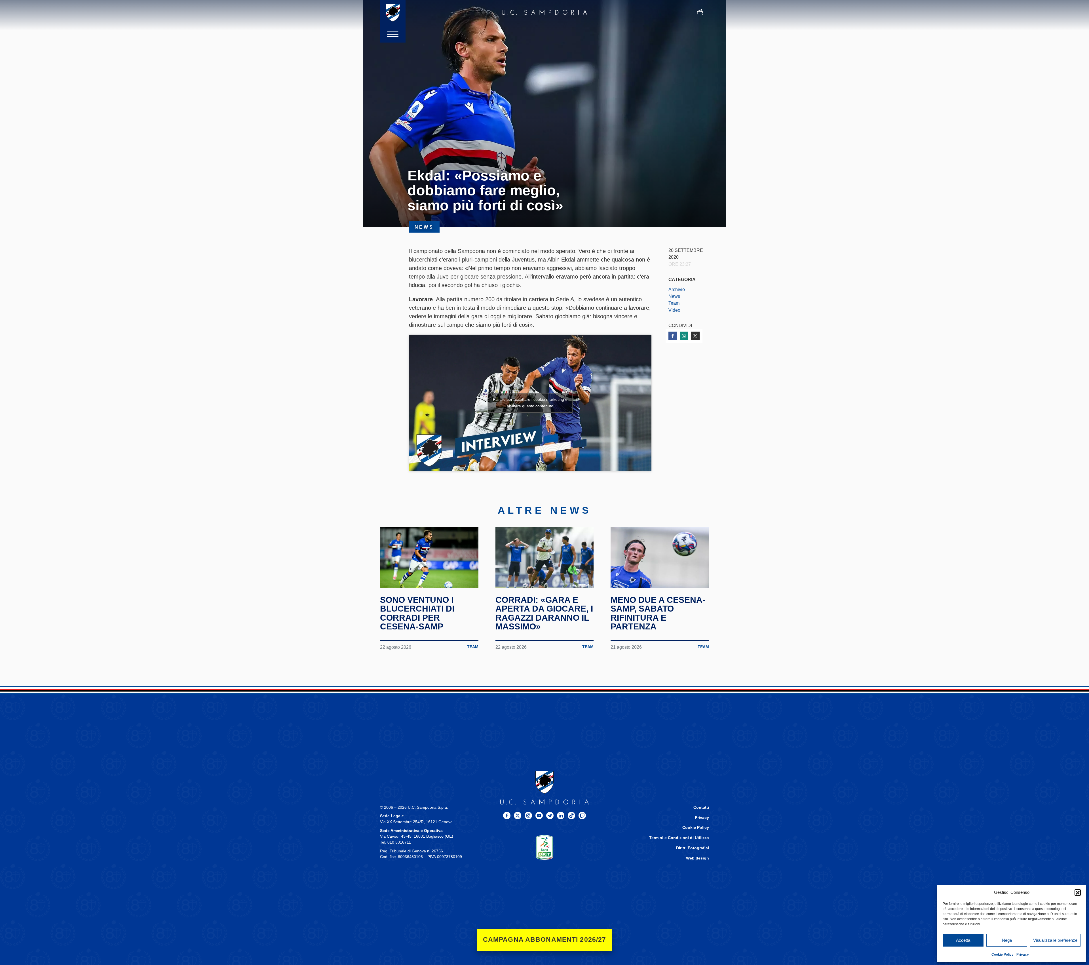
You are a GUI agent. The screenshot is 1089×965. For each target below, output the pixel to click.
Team (673, 302)
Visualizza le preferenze (1055, 940)
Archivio (676, 289)
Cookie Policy (1002, 954)
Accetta (963, 940)
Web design (697, 858)
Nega (1007, 940)
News (674, 296)
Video (674, 310)
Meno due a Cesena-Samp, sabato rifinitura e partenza (658, 613)
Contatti (701, 807)
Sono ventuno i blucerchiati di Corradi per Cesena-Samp (417, 613)
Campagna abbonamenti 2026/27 (544, 939)
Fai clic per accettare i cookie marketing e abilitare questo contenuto (530, 402)
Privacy (1022, 954)
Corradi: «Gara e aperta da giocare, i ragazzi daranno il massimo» (544, 613)
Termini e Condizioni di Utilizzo (679, 838)
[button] (1077, 892)
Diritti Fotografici (692, 848)
